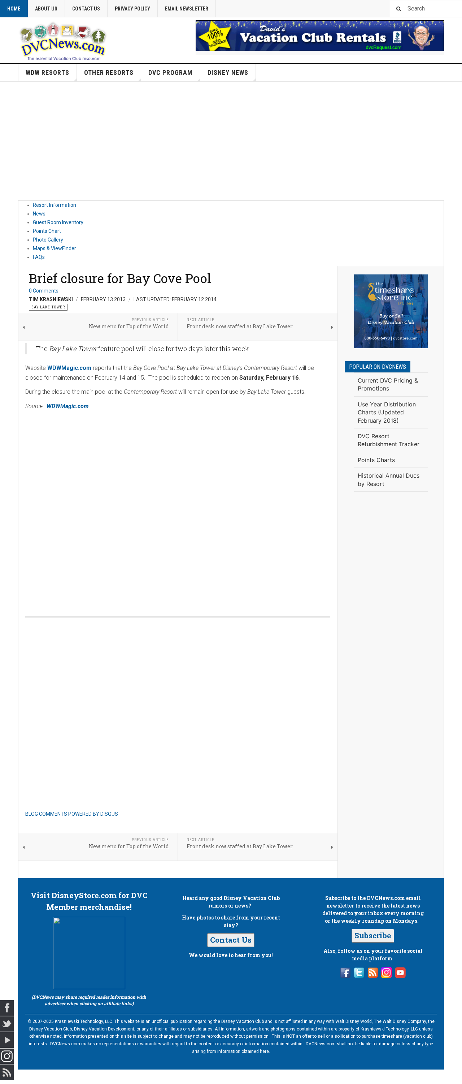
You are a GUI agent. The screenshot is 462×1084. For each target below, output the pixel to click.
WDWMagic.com (69, 367)
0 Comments (43, 291)
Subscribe (372, 935)
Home (13, 9)
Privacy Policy (132, 9)
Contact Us (86, 9)
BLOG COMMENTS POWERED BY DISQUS (71, 814)
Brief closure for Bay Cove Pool (120, 278)
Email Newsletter (186, 9)
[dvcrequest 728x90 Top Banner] (320, 35)
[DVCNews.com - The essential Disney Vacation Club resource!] (63, 40)
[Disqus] (177, 505)
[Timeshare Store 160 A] (391, 311)
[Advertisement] (231, 141)
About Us (46, 9)
